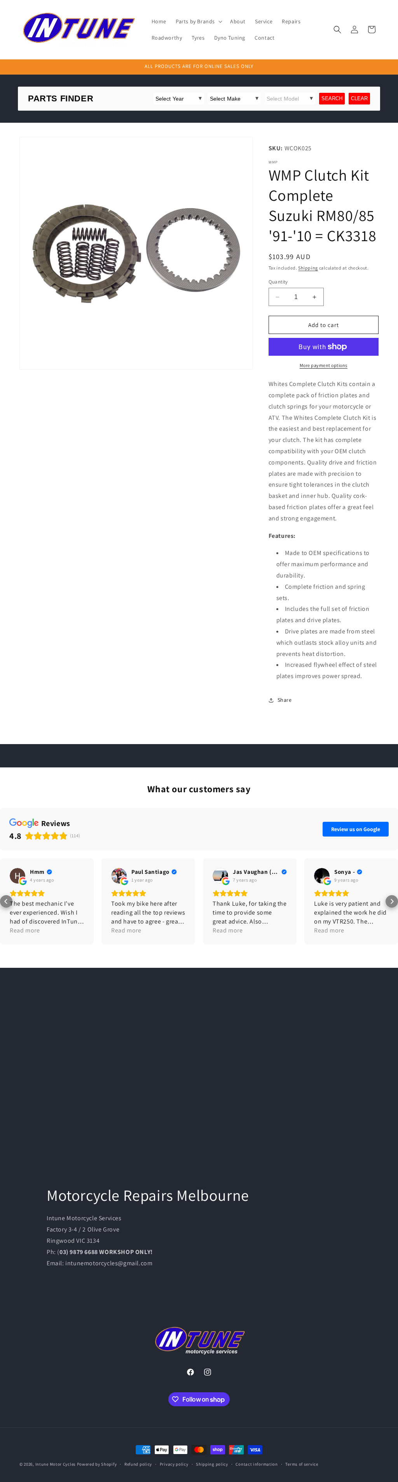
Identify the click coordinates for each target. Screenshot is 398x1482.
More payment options (323, 365)
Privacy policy (174, 1464)
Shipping (308, 268)
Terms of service (301, 1464)
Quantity (278, 281)
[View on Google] (17, 876)
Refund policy (138, 1464)
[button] (198, 21)
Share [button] (285, 699)
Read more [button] (25, 930)
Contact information (257, 1464)
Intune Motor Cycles (55, 1464)
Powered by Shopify (97, 1464)
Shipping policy (212, 1464)
